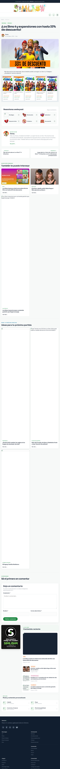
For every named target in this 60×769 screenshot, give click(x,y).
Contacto (33, 764)
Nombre (5, 610)
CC (2, 733)
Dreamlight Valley (5, 766)
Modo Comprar (5, 738)
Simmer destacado (35, 760)
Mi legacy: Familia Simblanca (10, 564)
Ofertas (10, 23)
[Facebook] (6, 727)
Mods (3, 736)
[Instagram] (13, 727)
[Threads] (10, 727)
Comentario (6, 593)
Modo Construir (5, 740)
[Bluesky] (17, 727)
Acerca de (33, 762)
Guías (32, 754)
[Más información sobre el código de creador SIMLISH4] (10, 637)
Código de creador (35, 766)
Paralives (4, 762)
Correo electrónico (36, 610)
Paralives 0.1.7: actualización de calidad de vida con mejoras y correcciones (44, 678)
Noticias (4, 23)
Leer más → (5, 192)
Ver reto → (4, 446)
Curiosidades (34, 748)
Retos (32, 750)
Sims (3, 742)
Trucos (32, 752)
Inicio (2, 19)
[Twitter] (3, 727)
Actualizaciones (34, 736)
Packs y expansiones (35, 738)
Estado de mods (34, 742)
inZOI (3, 764)
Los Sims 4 (4, 760)
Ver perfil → (13, 143)
